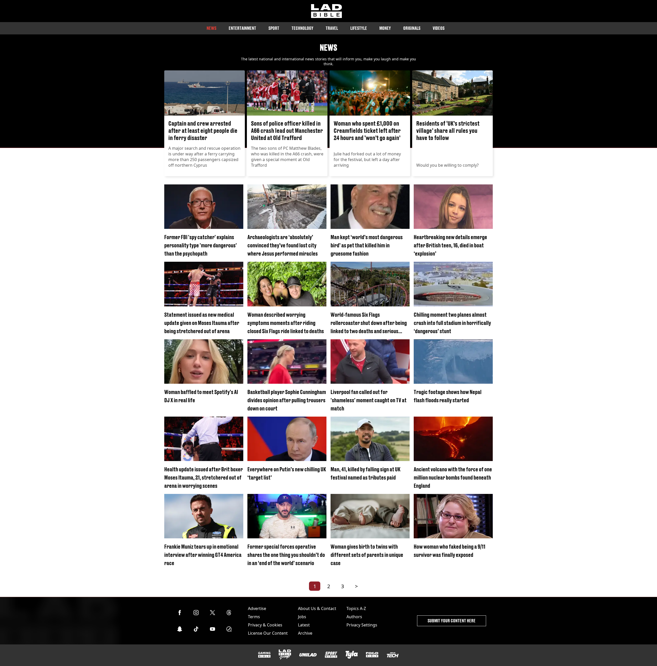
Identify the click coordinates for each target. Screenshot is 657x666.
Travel (332, 28)
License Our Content (268, 633)
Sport (273, 28)
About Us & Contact (317, 608)
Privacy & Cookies (265, 625)
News (211, 28)
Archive (305, 633)
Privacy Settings (361, 625)
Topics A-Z (356, 608)
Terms (254, 617)
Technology (302, 28)
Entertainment (242, 28)
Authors (354, 617)
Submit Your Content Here (452, 620)
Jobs (302, 617)
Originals (411, 28)
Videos (439, 28)
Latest (304, 625)
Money (385, 28)
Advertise (257, 608)
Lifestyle (358, 28)
